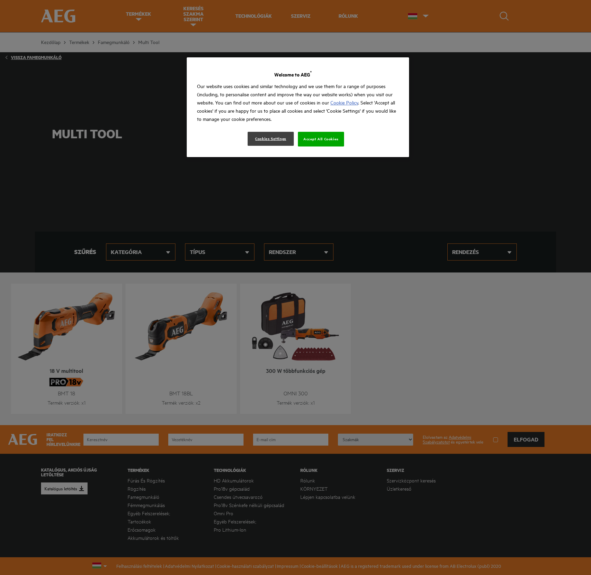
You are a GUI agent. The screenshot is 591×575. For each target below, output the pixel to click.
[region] (298, 107)
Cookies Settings (270, 138)
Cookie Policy (344, 103)
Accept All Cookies (321, 139)
